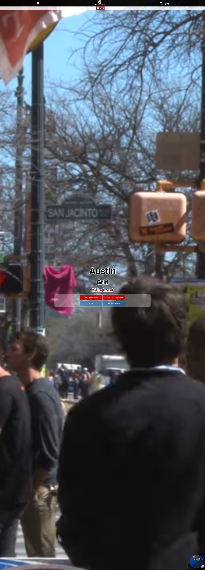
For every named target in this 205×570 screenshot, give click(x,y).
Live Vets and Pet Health (114, 297)
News (91, 303)
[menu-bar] (167, 3)
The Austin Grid (99, 5)
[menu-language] (161, 3)
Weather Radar (114, 303)
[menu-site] (38, 3)
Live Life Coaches (91, 297)
